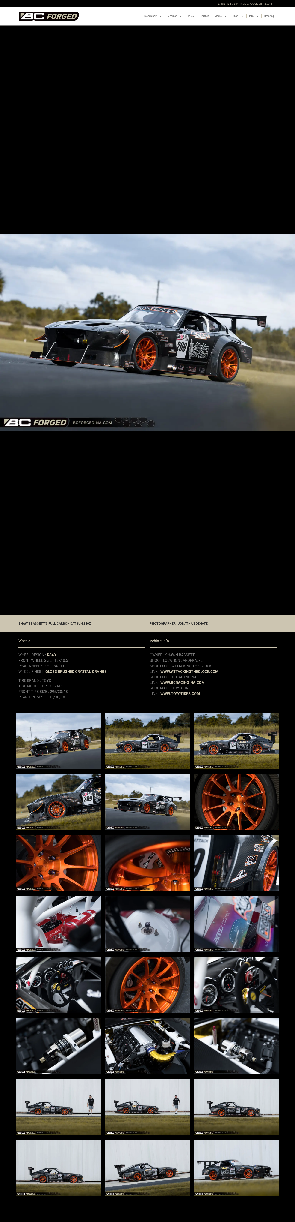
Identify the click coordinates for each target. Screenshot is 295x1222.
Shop (235, 16)
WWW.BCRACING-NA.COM (182, 682)
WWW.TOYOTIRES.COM (180, 694)
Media (218, 16)
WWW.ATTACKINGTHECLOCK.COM (189, 671)
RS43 (51, 655)
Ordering (269, 16)
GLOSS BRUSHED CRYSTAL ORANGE (75, 671)
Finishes (204, 16)
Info (251, 16)
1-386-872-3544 (228, 3)
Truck (191, 16)
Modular (172, 16)
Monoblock (150, 16)
